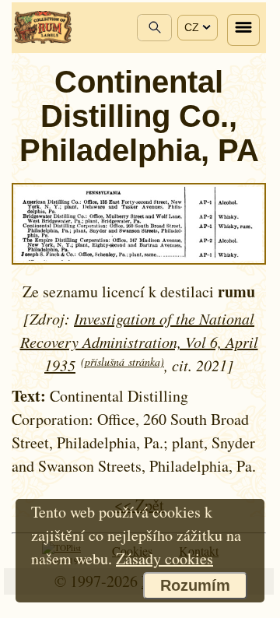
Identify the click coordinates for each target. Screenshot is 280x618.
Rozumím (195, 585)
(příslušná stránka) (122, 361)
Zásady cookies (164, 558)
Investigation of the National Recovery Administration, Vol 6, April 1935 (139, 341)
